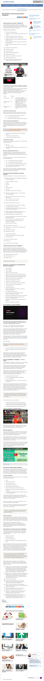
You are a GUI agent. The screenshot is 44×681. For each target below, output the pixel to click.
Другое (35, 5)
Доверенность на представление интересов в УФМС (34, 18)
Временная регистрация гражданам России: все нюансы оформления (37, 22)
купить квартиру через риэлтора (22, 8)
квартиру (22, 9)
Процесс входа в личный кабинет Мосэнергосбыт (37, 37)
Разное (31, 5)
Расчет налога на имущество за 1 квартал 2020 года (34, 34)
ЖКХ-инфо (26, 5)
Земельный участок (19, 5)
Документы (13, 5)
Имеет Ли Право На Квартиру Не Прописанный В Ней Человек (34, 15)
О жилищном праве (8, 1)
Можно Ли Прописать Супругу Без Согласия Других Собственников (37, 26)
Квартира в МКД (6, 5)
